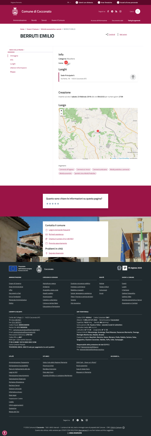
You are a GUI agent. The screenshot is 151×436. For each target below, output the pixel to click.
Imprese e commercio (78, 286)
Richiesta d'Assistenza (16, 382)
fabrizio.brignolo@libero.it (89, 347)
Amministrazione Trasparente (19, 362)
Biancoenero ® (84, 430)
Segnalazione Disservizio (17, 379)
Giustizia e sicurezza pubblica (80, 283)
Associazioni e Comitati (130, 303)
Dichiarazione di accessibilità (18, 365)
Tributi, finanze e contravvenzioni (82, 296)
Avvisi (101, 293)
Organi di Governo (15, 283)
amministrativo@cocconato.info (24, 332)
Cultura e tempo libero (50, 303)
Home (22, 29)
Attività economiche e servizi (51, 29)
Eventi (124, 283)
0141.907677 (16, 322)
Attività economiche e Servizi (132, 300)
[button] (99, 131)
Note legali (12, 395)
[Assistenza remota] (123, 427)
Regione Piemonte (16, 2)
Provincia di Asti (48, 365)
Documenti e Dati (15, 293)
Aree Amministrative (16, 286)
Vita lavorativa (76, 303)
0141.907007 (16, 320)
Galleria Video (126, 296)
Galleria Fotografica (128, 293)
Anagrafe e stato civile (50, 290)
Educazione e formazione (51, 306)
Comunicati (103, 290)
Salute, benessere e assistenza (81, 293)
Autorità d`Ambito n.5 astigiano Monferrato (57, 375)
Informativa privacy (15, 392)
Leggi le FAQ (13, 372)
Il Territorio (125, 290)
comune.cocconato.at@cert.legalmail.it (26, 330)
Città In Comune (116, 427)
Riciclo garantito (81, 365)
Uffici (10, 290)
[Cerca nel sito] (137, 11)
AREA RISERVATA (75, 433)
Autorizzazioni (47, 296)
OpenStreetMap (124, 158)
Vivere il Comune (33, 29)
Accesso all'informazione (99, 20)
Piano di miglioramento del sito (19, 369)
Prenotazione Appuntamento (19, 375)
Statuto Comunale (15, 388)
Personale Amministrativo (18, 300)
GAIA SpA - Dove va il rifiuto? (86, 362)
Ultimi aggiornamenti (16, 405)
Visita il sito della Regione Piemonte (55, 362)
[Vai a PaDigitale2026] (129, 267)
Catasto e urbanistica (50, 300)
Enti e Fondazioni (15, 296)
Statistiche (12, 408)
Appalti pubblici (48, 293)
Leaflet (113, 158)
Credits (11, 402)
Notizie (101, 283)
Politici (11, 303)
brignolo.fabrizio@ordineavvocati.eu (92, 349)
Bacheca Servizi (14, 385)
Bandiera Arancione (49, 369)
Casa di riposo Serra (83, 369)
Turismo (73, 300)
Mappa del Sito (14, 411)
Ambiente (46, 286)
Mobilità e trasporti (77, 290)
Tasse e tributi (104, 286)
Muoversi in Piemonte (83, 372)
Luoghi (124, 286)
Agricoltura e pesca (49, 283)
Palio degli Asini (48, 372)
